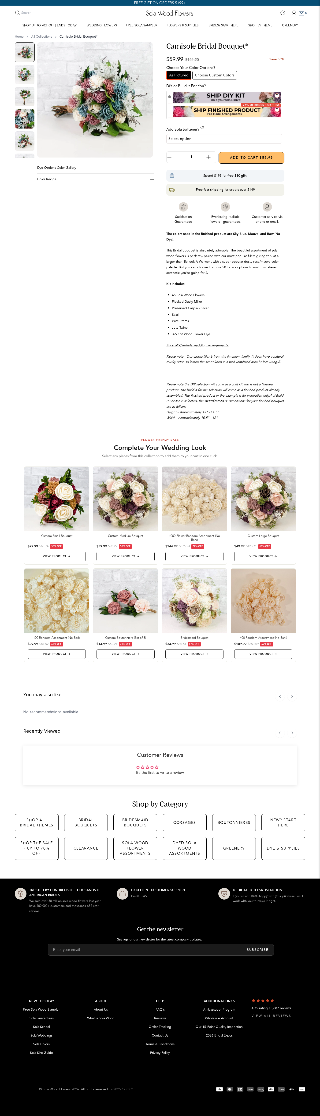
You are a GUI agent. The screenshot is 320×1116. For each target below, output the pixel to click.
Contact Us (160, 1035)
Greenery (290, 25)
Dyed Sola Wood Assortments (184, 848)
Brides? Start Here (223, 25)
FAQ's (160, 1009)
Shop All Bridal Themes (36, 822)
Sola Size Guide (41, 1052)
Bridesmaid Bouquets (135, 822)
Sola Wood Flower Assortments (135, 848)
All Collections (41, 36)
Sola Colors (41, 1044)
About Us (101, 1009)
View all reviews (271, 1015)
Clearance (86, 848)
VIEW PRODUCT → (56, 556)
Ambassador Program (219, 1009)
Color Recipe (46, 179)
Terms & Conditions (160, 1044)
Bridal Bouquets (85, 822)
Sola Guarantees (42, 1018)
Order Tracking (160, 1026)
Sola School (41, 1026)
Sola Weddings (41, 1035)
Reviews (160, 1018)
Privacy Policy (160, 1052)
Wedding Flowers (102, 25)
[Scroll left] (280, 696)
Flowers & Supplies (182, 25)
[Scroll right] (292, 696)
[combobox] (42, 13)
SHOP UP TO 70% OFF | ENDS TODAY (49, 25)
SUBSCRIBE (258, 949)
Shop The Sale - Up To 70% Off (36, 848)
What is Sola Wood (101, 1018)
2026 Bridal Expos (219, 1035)
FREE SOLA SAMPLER (141, 25)
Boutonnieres (234, 822)
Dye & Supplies (283, 848)
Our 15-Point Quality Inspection (219, 1026)
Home (19, 36)
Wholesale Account (219, 1018)
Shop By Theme (260, 25)
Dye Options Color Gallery (56, 167)
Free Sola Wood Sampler (41, 1009)
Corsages (184, 822)
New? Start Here (283, 822)
